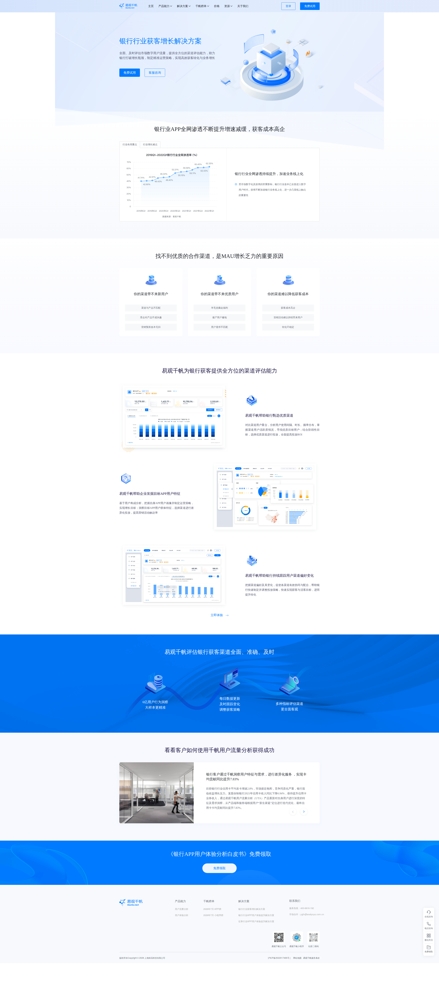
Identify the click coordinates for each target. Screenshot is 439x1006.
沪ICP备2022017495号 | (279, 957)
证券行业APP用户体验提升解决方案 (256, 921)
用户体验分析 (181, 915)
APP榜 (212, 909)
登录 (288, 6)
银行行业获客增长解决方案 (251, 909)
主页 (151, 6)
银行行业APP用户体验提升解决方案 (256, 915)
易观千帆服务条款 (311, 957)
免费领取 (219, 868)
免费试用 (309, 6)
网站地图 (297, 957)
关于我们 (242, 6)
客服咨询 (155, 72)
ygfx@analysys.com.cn (312, 914)
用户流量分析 (181, 909)
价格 (217, 6)
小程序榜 (213, 915)
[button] (292, 811)
